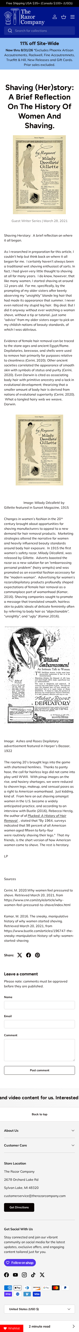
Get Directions (19, 1207)
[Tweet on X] (19, 955)
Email (8, 1016)
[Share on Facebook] (28, 955)
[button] (63, 16)
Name (8, 997)
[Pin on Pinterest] (37, 955)
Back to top (39, 1114)
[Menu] (72, 16)
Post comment (39, 1070)
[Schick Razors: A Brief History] (73, 1326)
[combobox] (39, 30)
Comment (10, 1035)
